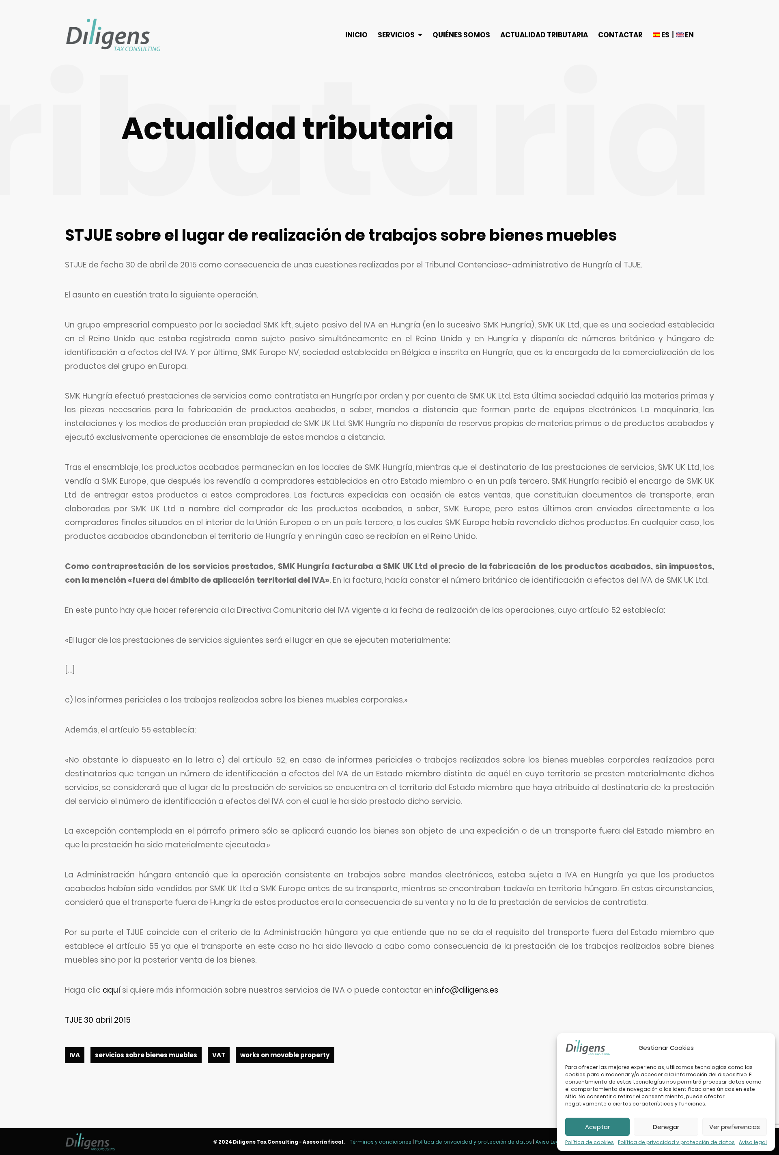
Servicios (396, 35)
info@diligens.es (466, 990)
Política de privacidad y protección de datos (676, 1142)
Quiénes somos (461, 35)
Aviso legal (753, 1142)
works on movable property (285, 1055)
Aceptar (597, 1127)
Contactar (620, 35)
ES (664, 35)
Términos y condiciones (380, 1141)
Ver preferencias (734, 1127)
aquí (111, 990)
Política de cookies (589, 1142)
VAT (218, 1055)
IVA (74, 1055)
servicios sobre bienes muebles (146, 1055)
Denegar (666, 1127)
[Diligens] (113, 34)
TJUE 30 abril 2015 (98, 1020)
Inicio (356, 35)
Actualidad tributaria (544, 35)
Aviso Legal (550, 1141)
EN (689, 35)
